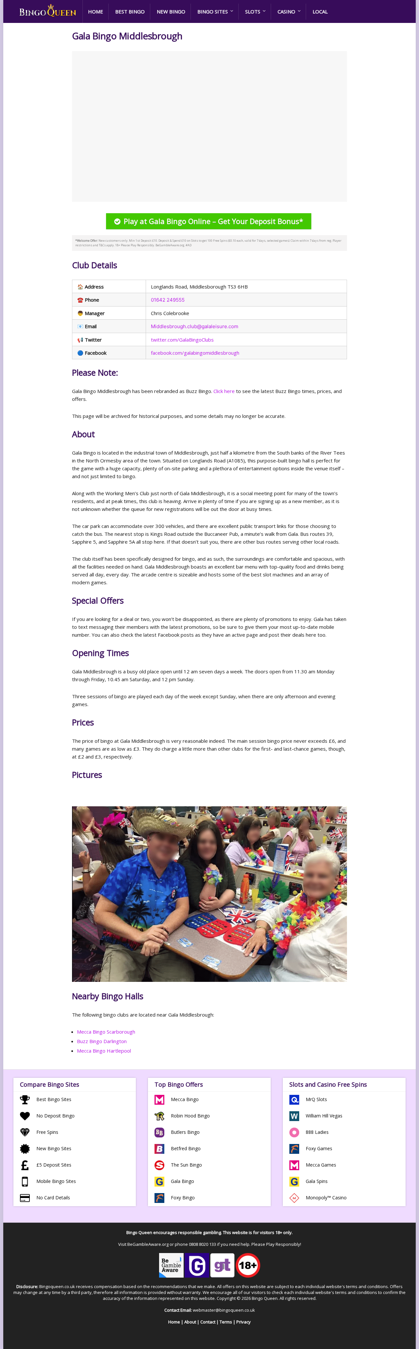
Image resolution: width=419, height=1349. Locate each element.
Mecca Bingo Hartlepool (104, 1050)
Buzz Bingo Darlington (102, 1041)
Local (320, 11)
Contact (207, 1322)
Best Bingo (130, 11)
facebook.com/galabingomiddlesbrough (195, 352)
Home (95, 11)
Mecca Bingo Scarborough (106, 1031)
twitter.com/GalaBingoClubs (182, 339)
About (190, 1322)
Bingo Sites (212, 11)
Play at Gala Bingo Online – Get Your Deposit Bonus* (213, 221)
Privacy (243, 1322)
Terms (226, 1322)
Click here (224, 391)
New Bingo (171, 11)
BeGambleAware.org (148, 1244)
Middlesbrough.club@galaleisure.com (194, 326)
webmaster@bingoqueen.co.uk (224, 1310)
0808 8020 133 (202, 1244)
